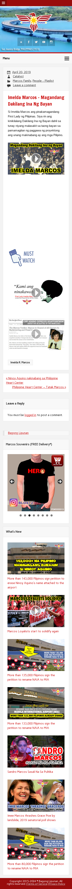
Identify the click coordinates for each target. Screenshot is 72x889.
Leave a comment (24, 85)
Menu (6, 58)
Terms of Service (37, 883)
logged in (30, 415)
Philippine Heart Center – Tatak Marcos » (39, 387)
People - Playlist (43, 81)
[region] (36, 482)
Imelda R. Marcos (20, 362)
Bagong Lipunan (18, 433)
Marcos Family (22, 81)
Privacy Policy (57, 883)
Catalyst (18, 76)
